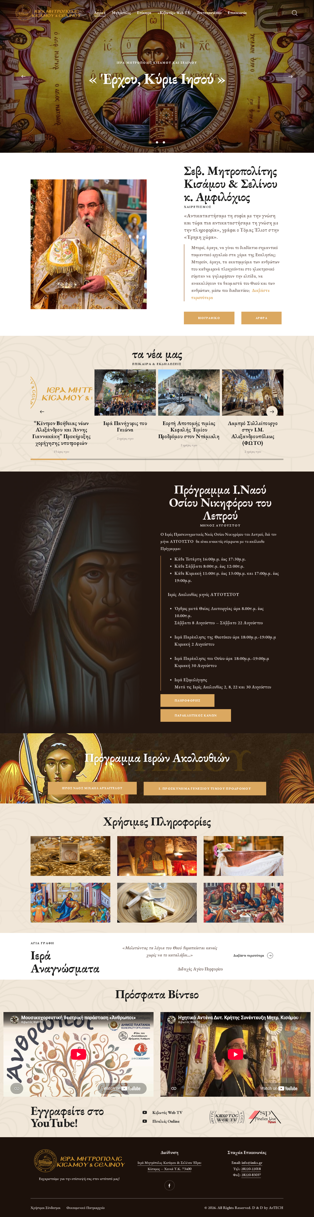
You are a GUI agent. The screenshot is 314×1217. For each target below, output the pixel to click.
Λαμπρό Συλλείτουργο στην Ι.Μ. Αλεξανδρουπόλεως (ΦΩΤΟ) (253, 433)
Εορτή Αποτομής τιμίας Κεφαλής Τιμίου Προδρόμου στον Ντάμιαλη (189, 430)
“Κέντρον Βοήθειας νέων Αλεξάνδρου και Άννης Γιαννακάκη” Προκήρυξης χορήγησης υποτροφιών (61, 433)
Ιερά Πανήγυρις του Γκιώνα (125, 426)
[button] (272, 411)
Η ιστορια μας (157, 89)
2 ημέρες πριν (125, 438)
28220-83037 (251, 1174)
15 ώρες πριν (61, 451)
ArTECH (276, 1207)
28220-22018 (251, 1168)
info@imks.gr (252, 1162)
